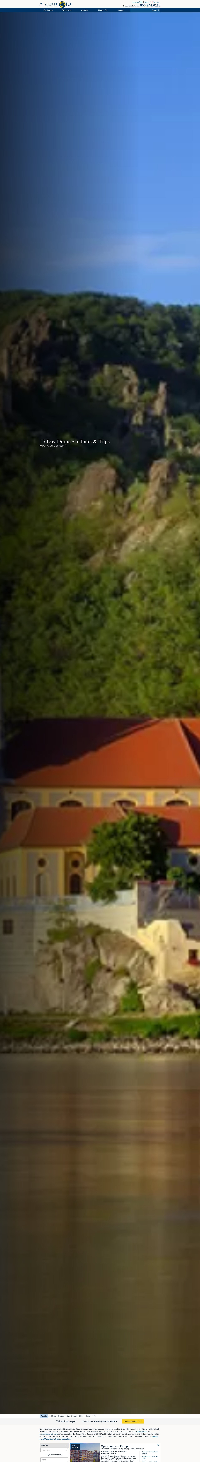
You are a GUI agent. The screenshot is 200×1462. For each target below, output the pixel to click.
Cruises (61, 1416)
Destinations (48, 10)
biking (139, 1431)
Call (110, 1421)
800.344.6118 (150, 5)
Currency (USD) (137, 2)
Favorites (156, 2)
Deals (88, 1416)
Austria (44, 1416)
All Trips (53, 1416)
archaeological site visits (49, 1434)
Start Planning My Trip (132, 1421)
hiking (144, 1431)
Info (94, 1416)
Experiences (66, 10)
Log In (147, 2)
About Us (84, 10)
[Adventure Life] (56, 3)
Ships (81, 1416)
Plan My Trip (103, 10)
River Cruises (71, 1416)
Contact (121, 10)
